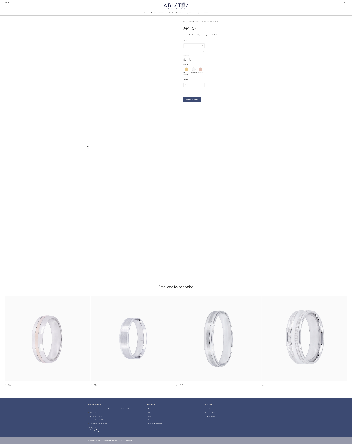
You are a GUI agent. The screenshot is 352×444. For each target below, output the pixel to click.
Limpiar (202, 52)
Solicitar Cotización (192, 99)
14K (184, 61)
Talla (185, 41)
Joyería (189, 13)
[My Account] (341, 2)
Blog (197, 13)
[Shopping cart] (348, 3)
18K (190, 61)
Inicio (145, 13)
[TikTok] (8, 2)
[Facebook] (3, 2)
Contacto (205, 13)
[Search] (338, 2)
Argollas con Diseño (207, 22)
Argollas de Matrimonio (194, 22)
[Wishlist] (345, 3)
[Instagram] (6, 2)
